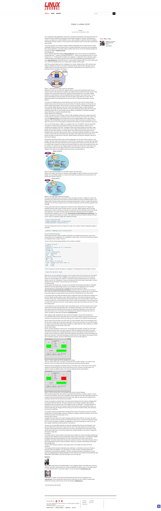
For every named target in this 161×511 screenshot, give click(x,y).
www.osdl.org (48, 479)
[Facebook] (59, 501)
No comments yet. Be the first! (53, 485)
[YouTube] (56, 501)
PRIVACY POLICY (50, 507)
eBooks (58, 13)
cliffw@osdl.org (79, 481)
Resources (47, 457)
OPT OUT (74, 507)
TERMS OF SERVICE (59, 507)
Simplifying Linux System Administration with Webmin (110, 43)
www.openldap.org (69, 53)
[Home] (52, 5)
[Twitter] (62, 501)
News (52, 13)
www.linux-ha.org (60, 50)
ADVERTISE (67, 507)
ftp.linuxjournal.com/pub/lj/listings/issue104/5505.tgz (81, 213)
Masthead (84, 500)
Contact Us (84, 504)
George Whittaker (109, 45)
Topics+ (47, 13)
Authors (84, 502)
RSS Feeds (91, 500)
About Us (91, 502)
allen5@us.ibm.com (86, 469)
